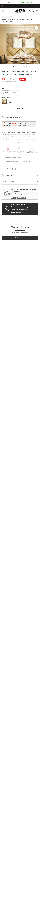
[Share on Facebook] (7, 169)
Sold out (20, 109)
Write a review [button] (20, 238)
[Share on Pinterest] (12, 169)
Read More (20, 142)
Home (3, 17)
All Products (10, 17)
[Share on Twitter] (10, 169)
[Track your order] (30, 11)
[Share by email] (15, 169)
